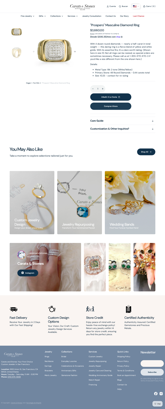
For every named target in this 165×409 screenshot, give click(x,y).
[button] (111, 6)
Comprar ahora (110, 106)
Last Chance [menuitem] (138, 16)
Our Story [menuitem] (124, 16)
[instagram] (161, 393)
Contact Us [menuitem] (111, 16)
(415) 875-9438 (14, 377)
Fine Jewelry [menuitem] (26, 16)
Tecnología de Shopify (33, 403)
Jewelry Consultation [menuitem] (91, 16)
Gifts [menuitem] (41, 16)
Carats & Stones (16, 403)
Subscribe (152, 372)
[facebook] (155, 393)
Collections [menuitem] (55, 16)
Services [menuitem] (71, 16)
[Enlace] (32, 202)
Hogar (28, 83)
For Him (36, 83)
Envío (92, 34)
